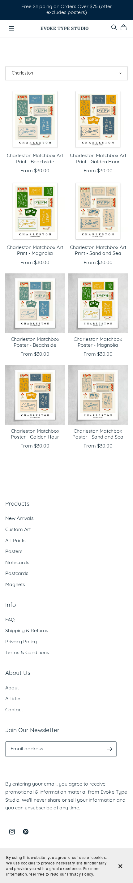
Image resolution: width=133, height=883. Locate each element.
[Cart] (126, 27)
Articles (13, 699)
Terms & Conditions (27, 652)
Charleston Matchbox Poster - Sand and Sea (97, 434)
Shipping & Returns (26, 630)
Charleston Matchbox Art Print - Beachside (35, 158)
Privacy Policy (21, 642)
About (12, 688)
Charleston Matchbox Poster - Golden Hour (35, 434)
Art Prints (15, 540)
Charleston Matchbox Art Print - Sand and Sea (98, 250)
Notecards (17, 562)
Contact (14, 710)
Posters (14, 551)
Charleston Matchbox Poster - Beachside (35, 342)
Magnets (15, 584)
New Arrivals (19, 518)
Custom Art (18, 529)
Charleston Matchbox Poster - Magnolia (98, 342)
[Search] (114, 27)
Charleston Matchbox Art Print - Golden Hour (98, 158)
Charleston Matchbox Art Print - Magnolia (35, 250)
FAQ (10, 620)
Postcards (16, 573)
